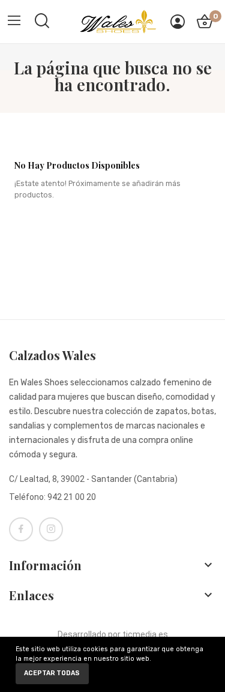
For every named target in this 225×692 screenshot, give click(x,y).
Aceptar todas (52, 673)
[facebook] (21, 529)
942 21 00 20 (71, 497)
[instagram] (51, 529)
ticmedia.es (145, 634)
